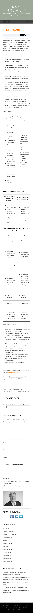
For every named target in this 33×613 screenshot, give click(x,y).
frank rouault (16, 9)
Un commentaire (25, 379)
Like (4, 540)
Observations (6, 549)
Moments (5, 546)
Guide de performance (8, 534)
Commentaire (7, 426)
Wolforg (21, 609)
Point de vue (19, 376)
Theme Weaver (24, 607)
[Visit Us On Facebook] (12, 516)
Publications (6, 555)
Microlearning (6, 543)
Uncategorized (6, 561)
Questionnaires (7, 558)
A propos (5, 528)
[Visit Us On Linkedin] (16, 516)
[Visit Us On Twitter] (21, 516)
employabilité (6, 379)
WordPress (26, 605)
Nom (4, 442)
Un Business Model (24, 391)
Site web (5, 457)
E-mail (5, 450)
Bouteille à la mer (7, 531)
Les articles (12, 376)
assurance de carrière (14, 372)
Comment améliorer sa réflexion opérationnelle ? (15, 587)
